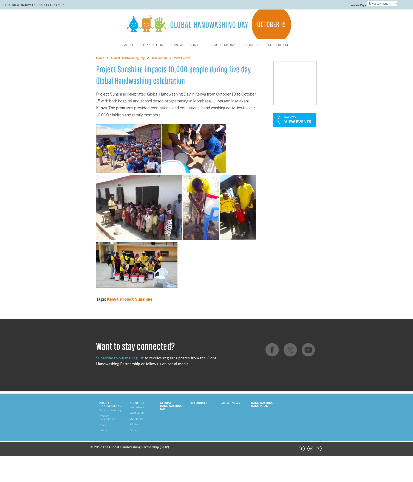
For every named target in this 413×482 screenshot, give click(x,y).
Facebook (301, 448)
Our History (136, 418)
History (103, 430)
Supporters (278, 45)
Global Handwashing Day (128, 58)
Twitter (319, 448)
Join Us (134, 424)
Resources (251, 45)
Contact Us (136, 430)
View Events (182, 58)
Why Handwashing (110, 410)
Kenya (112, 299)
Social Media (223, 45)
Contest (197, 45)
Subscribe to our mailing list (120, 358)
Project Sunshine (136, 299)
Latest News (230, 403)
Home (100, 58)
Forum (176, 45)
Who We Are (137, 407)
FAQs (102, 424)
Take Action (153, 45)
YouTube (310, 448)
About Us (137, 403)
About (129, 45)
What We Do (137, 413)
